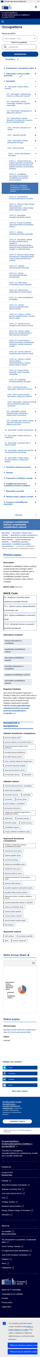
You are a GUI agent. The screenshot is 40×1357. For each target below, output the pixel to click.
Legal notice (6, 1307)
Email (10, 1085)
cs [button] (36, 7)
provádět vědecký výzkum (13, 757)
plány (6, 940)
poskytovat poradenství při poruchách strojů (17, 878)
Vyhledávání (20, 54)
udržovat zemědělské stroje (14, 907)
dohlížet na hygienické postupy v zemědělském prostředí (16, 845)
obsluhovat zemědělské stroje (15, 864)
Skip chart (20, 963)
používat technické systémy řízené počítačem (16, 747)
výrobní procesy (26, 823)
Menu (2, 22)
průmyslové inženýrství (12, 808)
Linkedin (11, 1079)
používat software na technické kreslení (18, 742)
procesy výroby (22, 799)
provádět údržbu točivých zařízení (16, 892)
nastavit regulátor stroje (13, 855)
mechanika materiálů (25, 936)
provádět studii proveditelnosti (15, 752)
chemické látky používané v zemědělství (18, 786)
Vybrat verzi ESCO (9, 33)
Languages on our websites (12, 1294)
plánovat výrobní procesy (13, 873)
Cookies (5, 1298)
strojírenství (9, 818)
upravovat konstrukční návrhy (15, 770)
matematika (27, 795)
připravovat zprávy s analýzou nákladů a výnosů (18, 897)
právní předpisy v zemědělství (15, 804)
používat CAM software (12, 883)
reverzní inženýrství (19, 940)
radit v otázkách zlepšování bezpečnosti (18, 761)
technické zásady (10, 823)
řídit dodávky (9, 925)
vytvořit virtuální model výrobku (15, 920)
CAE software (9, 936)
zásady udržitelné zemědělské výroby (17, 832)
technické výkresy (23, 818)
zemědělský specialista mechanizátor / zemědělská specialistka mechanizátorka (16, 544)
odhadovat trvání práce (12, 869)
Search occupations (19, 42)
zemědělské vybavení (12, 827)
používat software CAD (12, 737)
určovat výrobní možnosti (13, 916)
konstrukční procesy (11, 795)
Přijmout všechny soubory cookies (23, 1345)
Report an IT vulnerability (11, 1290)
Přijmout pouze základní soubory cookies (23, 1352)
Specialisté (6, 533)
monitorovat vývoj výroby (13, 851)
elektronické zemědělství (13, 790)
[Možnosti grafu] (33, 963)
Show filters (10, 59)
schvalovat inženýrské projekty (15, 766)
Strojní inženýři (7, 539)
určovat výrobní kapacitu (13, 911)
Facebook (11, 1073)
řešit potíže (27, 774)
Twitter (10, 1067)
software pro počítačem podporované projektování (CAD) (17, 813)
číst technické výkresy (12, 774)
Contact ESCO (7, 1172)
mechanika (8, 799)
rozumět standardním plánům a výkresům (19, 902)
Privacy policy (7, 1302)
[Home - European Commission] (7, 6)
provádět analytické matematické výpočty (19, 888)
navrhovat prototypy (11, 860)
